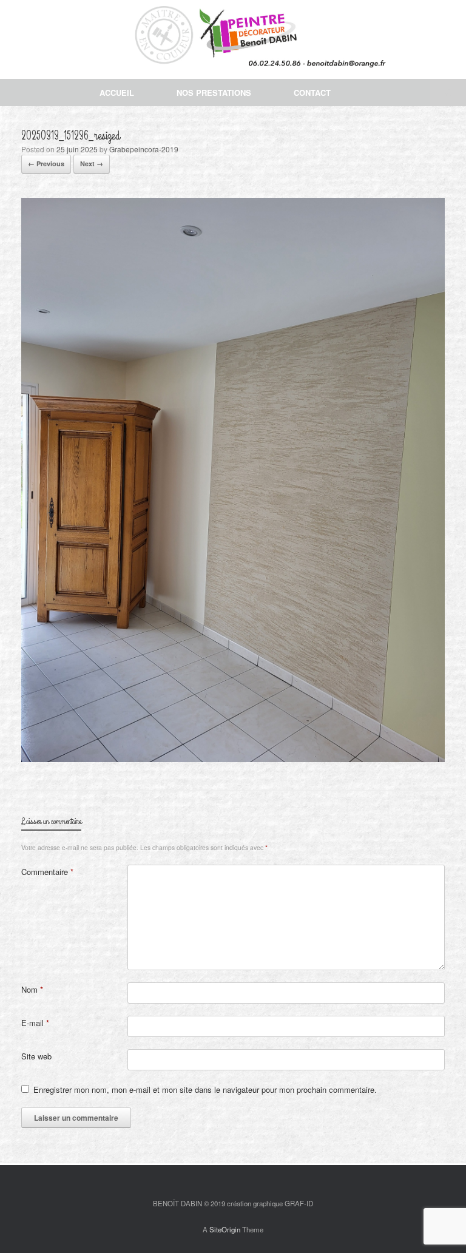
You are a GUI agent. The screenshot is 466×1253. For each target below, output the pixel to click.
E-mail (35, 1022)
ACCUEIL (117, 92)
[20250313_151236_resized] (233, 759)
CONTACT (312, 92)
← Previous (46, 163)
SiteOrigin (224, 1229)
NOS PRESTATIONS (214, 92)
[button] (448, 92)
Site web (36, 1056)
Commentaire (47, 871)
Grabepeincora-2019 (143, 149)
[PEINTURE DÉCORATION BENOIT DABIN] (225, 39)
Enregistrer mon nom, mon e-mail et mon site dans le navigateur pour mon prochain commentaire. (205, 1089)
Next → (91, 163)
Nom (32, 989)
